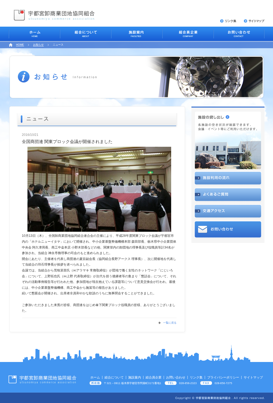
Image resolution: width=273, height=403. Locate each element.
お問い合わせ (175, 377)
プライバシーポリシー (223, 377)
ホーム (95, 377)
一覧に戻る (169, 322)
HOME (20, 44)
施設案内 (134, 377)
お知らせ (38, 44)
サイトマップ (253, 377)
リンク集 (196, 377)
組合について (114, 377)
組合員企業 (154, 377)
